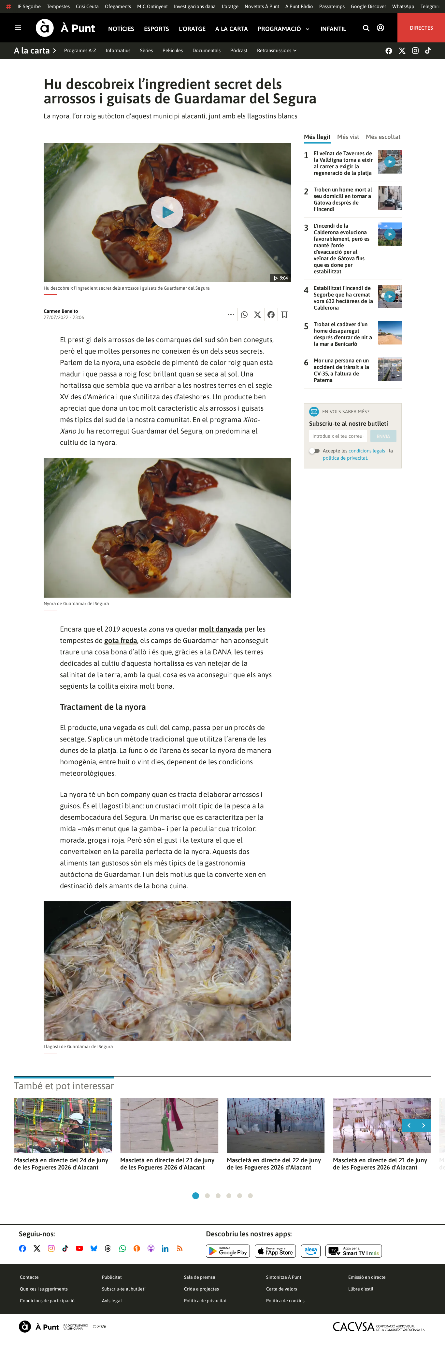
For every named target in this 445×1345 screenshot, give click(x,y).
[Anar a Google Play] (228, 1251)
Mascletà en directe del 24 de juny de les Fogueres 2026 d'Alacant (61, 1163)
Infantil (333, 28)
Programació (279, 28)
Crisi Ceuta (87, 6)
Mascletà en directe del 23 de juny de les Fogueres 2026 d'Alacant (167, 1163)
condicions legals (367, 450)
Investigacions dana (195, 6)
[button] (195, 1195)
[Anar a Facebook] (24, 1248)
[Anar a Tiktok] (66, 1248)
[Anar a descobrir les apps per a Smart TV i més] (353, 1251)
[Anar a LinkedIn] (166, 1248)
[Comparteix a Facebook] (271, 314)
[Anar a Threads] (109, 1248)
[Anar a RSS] (181, 1248)
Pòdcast (238, 50)
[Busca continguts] (366, 28)
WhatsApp (403, 6)
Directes (421, 28)
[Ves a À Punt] (65, 28)
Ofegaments (118, 6)
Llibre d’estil (360, 1289)
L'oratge (230, 6)
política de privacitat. (345, 458)
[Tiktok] (428, 50)
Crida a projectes (201, 1289)
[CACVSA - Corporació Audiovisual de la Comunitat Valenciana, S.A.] (379, 1327)
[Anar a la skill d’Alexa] (311, 1251)
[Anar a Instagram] (52, 1248)
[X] (402, 51)
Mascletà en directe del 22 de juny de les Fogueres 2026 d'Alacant (274, 1163)
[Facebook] (388, 50)
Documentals (207, 50)
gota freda (120, 640)
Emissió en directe (367, 1277)
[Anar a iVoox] (138, 1248)
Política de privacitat (205, 1300)
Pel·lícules (173, 50)
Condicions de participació (47, 1300)
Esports (156, 28)
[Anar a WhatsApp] (124, 1248)
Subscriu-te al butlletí (124, 1289)
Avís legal (112, 1300)
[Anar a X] (38, 1248)
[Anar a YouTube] (81, 1248)
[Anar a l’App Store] (275, 1251)
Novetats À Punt (262, 6)
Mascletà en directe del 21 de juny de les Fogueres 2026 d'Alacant (380, 1163)
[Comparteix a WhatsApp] (244, 314)
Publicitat (112, 1277)
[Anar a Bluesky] (95, 1248)
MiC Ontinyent (152, 6)
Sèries (146, 50)
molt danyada (221, 629)
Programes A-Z (80, 50)
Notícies (121, 28)
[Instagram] (415, 50)
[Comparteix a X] (257, 314)
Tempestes (58, 6)
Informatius (118, 50)
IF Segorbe (29, 6)
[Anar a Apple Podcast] (152, 1248)
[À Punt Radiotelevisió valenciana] (53, 1327)
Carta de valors (281, 1289)
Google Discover (368, 6)
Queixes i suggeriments (44, 1289)
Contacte (29, 1277)
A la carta (231, 28)
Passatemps (332, 6)
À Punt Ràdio (299, 6)
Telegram (430, 6)
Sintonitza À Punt (283, 1277)
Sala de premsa (199, 1277)
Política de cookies (285, 1300)
